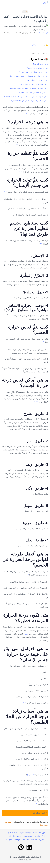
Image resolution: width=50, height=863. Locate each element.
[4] (34, 401)
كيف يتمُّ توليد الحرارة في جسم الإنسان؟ (33, 72)
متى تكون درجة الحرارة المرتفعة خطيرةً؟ (33, 92)
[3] (19, 171)
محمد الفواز (35, 45)
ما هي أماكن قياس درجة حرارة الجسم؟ (34, 84)
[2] (16, 144)
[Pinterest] (21, 847)
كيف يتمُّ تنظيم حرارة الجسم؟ (37, 68)
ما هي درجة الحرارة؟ (40, 64)
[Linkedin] (29, 847)
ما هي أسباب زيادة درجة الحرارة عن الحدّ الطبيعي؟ (29, 100)
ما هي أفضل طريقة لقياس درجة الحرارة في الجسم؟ (29, 88)
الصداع (26, 634)
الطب (25, 11)
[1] (27, 113)
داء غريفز (30, 775)
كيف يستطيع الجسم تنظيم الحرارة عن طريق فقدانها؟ (28, 76)
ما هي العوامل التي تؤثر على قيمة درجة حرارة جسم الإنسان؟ (26, 96)
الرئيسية (45, 33)
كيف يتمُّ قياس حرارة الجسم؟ (37, 80)
